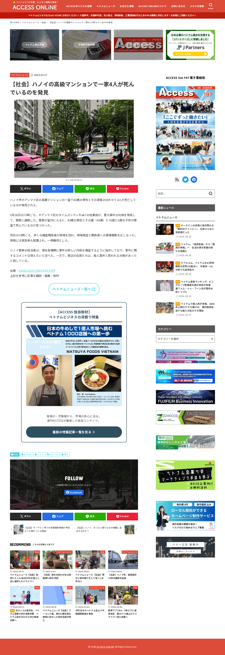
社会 (44, 22)
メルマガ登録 (197, 6)
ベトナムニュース (106, 6)
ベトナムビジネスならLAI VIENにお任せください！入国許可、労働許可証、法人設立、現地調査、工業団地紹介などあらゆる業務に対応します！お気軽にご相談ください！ (112, 15)
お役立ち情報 (127, 6)
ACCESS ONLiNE (105, 646)
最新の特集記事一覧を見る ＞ (74, 432)
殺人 (66, 454)
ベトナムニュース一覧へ (71, 289)
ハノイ (40, 454)
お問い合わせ (178, 6)
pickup (27, 454)
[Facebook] (74, 492)
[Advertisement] (185, 588)
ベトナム (54, 454)
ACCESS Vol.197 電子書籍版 (185, 78)
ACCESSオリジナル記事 (79, 6)
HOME (16, 22)
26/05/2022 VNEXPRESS (35, 271)
